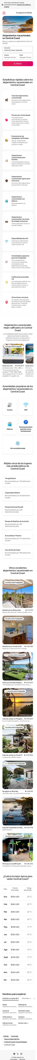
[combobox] (17, 50)
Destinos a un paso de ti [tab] (10, 998)
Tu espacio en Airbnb (24, 13)
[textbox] (10, 57)
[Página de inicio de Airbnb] (4, 13)
